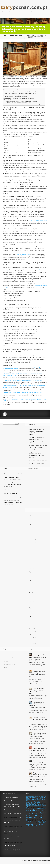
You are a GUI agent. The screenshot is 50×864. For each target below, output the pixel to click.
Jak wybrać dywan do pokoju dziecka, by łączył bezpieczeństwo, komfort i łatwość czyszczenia (38, 447)
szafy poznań (30, 821)
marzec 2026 (32, 530)
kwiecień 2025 (32, 542)
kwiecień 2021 (32, 560)
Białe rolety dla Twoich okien (11, 493)
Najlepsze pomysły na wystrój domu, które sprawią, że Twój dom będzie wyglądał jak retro (13, 484)
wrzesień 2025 (32, 539)
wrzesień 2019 (32, 604)
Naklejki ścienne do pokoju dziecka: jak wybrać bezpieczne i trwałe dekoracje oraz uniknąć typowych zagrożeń (38, 461)
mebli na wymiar (18, 76)
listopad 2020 (32, 566)
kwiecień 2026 (32, 527)
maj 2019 (31, 616)
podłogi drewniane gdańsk (36, 813)
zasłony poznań (41, 825)
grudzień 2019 (32, 596)
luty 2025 (31, 545)
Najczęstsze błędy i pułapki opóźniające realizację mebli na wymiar (19, 98)
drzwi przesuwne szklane (32, 798)
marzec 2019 (32, 622)
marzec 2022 (32, 554)
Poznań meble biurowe (39, 814)
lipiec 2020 (31, 575)
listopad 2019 (32, 598)
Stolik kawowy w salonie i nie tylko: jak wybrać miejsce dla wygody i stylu (23, 380)
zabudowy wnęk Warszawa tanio (34, 824)
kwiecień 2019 (32, 619)
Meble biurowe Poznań (34, 802)
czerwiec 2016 (32, 643)
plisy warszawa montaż (35, 807)
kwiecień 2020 (32, 584)
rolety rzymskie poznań (37, 819)
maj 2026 (31, 524)
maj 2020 (31, 581)
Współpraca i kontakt (11, 11)
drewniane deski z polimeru (38, 797)
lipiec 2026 (31, 518)
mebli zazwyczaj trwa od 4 (23, 254)
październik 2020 (33, 569)
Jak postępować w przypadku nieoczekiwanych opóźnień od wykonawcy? (22, 101)
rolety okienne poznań (34, 818)
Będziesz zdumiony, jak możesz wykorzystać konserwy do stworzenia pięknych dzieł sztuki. (13, 502)
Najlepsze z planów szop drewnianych (13, 813)
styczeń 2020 (32, 593)
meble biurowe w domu (36, 803)
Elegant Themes (32, 860)
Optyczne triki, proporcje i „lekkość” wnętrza (11, 16)
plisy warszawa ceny (33, 807)
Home (3, 11)
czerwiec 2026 (32, 521)
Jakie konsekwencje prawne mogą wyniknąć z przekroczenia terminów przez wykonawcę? (25, 104)
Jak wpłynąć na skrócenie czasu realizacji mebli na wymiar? (19, 102)
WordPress (47, 860)
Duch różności (21, 11)
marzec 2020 (32, 587)
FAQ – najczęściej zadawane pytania (12, 99)
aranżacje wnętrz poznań (32, 796)
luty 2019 (31, 625)
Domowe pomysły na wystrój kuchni (13, 473)
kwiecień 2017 (32, 637)
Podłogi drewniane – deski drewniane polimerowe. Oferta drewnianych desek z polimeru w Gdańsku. (13, 843)
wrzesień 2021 (32, 557)
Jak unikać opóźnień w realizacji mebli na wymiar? (15, 96)
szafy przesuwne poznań (40, 821)
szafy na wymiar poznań (40, 820)
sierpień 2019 (32, 607)
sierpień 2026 (32, 515)
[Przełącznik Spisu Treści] (42, 90)
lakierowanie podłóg (32, 801)
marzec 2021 (32, 563)
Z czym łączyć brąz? (9, 800)
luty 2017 (31, 640)
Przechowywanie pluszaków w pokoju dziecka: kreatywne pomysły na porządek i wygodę (38, 748)
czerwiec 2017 (32, 631)
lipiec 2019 (31, 610)
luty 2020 (31, 590)
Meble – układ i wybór (30, 11)
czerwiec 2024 (32, 548)
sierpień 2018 (32, 628)
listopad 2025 (32, 536)
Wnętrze (36, 16)
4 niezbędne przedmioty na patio (12, 489)
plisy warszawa (42, 805)
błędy (14, 263)
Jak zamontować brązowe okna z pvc (13, 497)
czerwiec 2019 (32, 613)
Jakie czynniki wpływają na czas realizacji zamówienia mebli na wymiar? (20, 93)
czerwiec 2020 (32, 578)
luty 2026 (31, 533)
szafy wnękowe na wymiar (30, 822)
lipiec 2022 (31, 551)
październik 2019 (33, 601)
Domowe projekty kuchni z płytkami (12, 809)
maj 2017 (31, 634)
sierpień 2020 (32, 572)
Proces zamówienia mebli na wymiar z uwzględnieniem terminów (19, 95)
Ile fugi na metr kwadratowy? (11, 797)
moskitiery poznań (34, 805)
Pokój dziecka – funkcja (27, 16)
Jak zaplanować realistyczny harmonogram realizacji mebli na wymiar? (20, 91)
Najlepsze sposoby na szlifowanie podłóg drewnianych (36, 704)
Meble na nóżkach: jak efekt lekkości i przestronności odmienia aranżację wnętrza (37, 735)
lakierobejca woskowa (38, 799)
